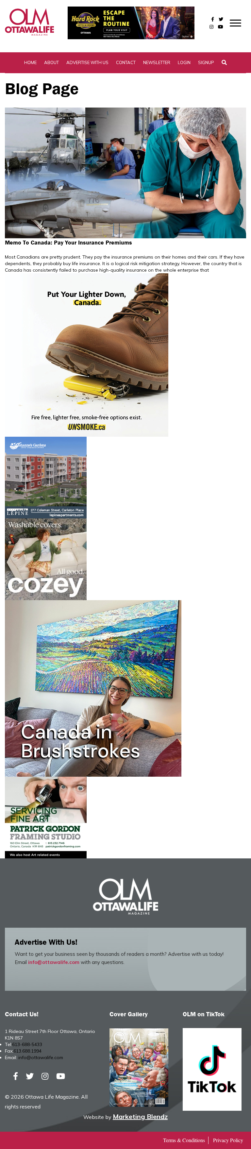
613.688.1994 (27, 1051)
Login (184, 62)
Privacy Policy (228, 1140)
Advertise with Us (87, 62)
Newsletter (156, 62)
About (51, 62)
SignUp (206, 62)
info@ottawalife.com (53, 962)
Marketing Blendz (140, 1116)
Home (30, 62)
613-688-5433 (27, 1044)
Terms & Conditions (184, 1140)
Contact (126, 62)
